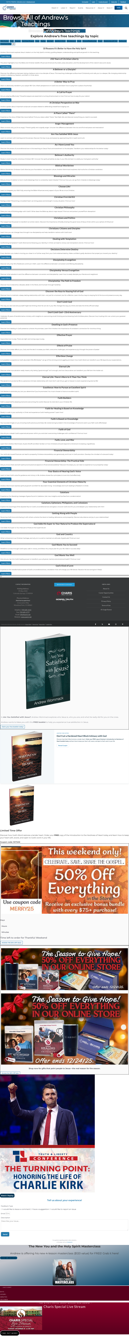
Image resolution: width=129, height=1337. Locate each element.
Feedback (123, 2)
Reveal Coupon (62, 745)
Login (93, 2)
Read (72, 8)
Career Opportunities (106, 593)
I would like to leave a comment (16, 1209)
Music (79, 41)
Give (118, 7)
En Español (85, 2)
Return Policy (42, 624)
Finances (17, 41)
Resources (89, 8)
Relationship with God (110, 41)
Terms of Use (106, 605)
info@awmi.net (30, 2)
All (13, 44)
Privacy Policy (106, 601)
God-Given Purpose (28, 41)
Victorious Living (6, 44)
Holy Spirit (50, 41)
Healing (43, 41)
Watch (54, 8)
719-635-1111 (21, 2)
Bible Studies (5, 41)
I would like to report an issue (63, 1209)
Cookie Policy (49, 624)
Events (80, 8)
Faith (11, 41)
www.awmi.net (26, 617)
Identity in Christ (60, 41)
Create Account (103, 2)
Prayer (100, 41)
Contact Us (106, 597)
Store (109, 8)
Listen (63, 8)
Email (3, 1214)
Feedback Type (7, 1206)
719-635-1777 (24, 612)
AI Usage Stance (106, 610)
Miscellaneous (71, 41)
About (100, 8)
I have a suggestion (40, 1209)
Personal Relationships (89, 41)
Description (5, 1218)
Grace (37, 41)
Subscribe (114, 2)
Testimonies (122, 41)
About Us (106, 589)
